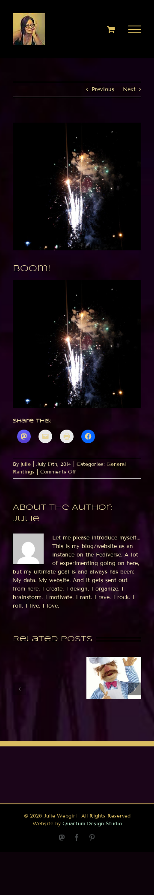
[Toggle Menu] (135, 29)
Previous (103, 89)
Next (129, 89)
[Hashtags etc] (113, 660)
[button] (19, 689)
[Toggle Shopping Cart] (111, 29)
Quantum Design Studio (92, 823)
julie (26, 464)
